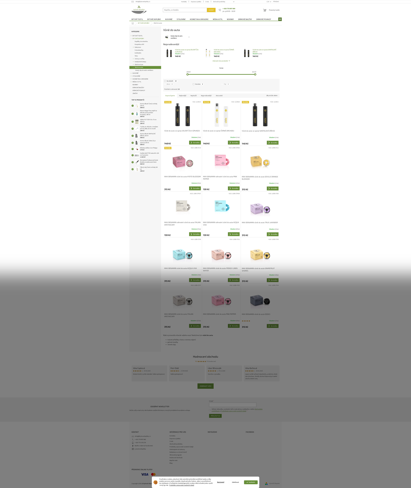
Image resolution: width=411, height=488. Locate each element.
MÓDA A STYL (137, 82)
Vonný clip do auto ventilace (144, 70)
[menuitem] (137, 19)
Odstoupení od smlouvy (177, 449)
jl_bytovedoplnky (140, 449)
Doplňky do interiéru (141, 41)
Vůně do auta (139, 67)
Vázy (136, 56)
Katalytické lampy (140, 62)
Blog (171, 463)
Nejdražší (194, 96)
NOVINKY (135, 85)
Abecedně (219, 96)
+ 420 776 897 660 (140, 439)
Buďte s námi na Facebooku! (144, 446)
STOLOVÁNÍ (136, 76)
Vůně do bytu (139, 65)
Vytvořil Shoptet (274, 484)
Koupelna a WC (139, 44)
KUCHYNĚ (135, 73)
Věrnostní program (176, 455)
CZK (268, 2)
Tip (226, 84)
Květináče (138, 53)
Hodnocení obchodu (205, 356)
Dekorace (138, 47)
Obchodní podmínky (219, 2)
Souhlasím (252, 482)
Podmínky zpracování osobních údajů (181, 485)
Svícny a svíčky (139, 59)
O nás (207, 2)
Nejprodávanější (206, 96)
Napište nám (174, 460)
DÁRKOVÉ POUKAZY (139, 90)
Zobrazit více (205, 386)
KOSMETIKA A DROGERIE (140, 79)
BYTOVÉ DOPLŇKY (138, 39)
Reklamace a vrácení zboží (178, 452)
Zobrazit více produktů (220, 61)
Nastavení (220, 482)
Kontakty (184, 2)
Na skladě (172, 81)
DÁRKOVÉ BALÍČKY (138, 88)
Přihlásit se (215, 416)
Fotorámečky (139, 50)
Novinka (199, 84)
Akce (169, 84)
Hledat (211, 10)
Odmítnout (235, 482)
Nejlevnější (182, 96)
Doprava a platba (196, 2)
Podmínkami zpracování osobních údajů (233, 411)
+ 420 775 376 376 (140, 443)
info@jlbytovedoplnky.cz (143, 436)
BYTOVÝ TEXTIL (137, 36)
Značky (135, 93)
